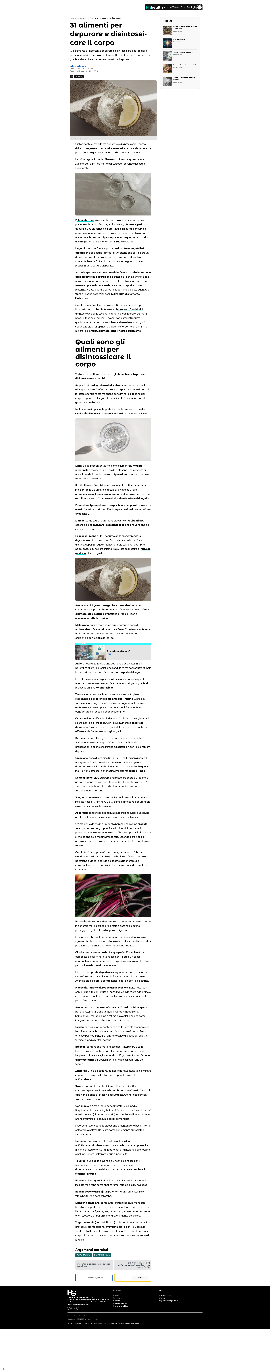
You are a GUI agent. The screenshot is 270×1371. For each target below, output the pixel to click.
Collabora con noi (120, 1303)
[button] (113, 194)
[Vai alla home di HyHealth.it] (154, 7)
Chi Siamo (117, 1295)
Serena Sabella (79, 66)
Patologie (191, 7)
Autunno (167, 7)
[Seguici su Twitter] (70, 1308)
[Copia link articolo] (71, 76)
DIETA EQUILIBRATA (102, 1255)
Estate (176, 7)
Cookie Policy (83, 1316)
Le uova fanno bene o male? (184, 65)
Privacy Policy (72, 1316)
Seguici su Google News (168, 1301)
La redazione (118, 1298)
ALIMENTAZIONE (83, 1255)
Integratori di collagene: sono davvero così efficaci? (93, 1265)
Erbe (183, 7)
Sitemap (162, 1298)
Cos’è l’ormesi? (179, 39)
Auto (80, 1319)
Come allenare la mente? (183, 52)
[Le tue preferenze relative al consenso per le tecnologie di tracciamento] (4, 1369)
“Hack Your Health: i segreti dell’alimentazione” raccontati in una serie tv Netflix (134, 1265)
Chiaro (88, 1319)
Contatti (116, 1301)
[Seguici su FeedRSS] (76, 1308)
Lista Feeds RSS (165, 1295)
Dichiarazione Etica (120, 1306)
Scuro (95, 1319)
